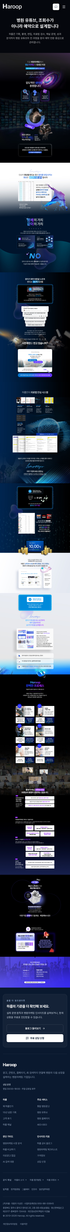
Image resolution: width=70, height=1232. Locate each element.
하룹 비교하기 (9, 1149)
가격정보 (41, 1155)
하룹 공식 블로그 (44, 1143)
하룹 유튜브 (53, 1181)
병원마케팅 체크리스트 (47, 1149)
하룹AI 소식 (20, 1181)
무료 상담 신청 (37, 1038)
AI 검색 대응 (8, 1161)
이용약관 (23, 1224)
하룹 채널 (7, 1124)
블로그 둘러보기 (33, 1028)
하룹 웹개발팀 (36, 1181)
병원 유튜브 (42, 1112)
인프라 (34, 1190)
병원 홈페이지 (43, 1118)
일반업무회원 (44, 1190)
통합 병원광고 (43, 1106)
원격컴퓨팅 (15, 1190)
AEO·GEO (42, 1124)
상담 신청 (41, 1161)
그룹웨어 (25, 1190)
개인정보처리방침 (10, 1224)
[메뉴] (64, 7)
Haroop (10, 1064)
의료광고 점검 (9, 1155)
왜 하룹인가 (8, 1106)
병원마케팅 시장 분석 (12, 1143)
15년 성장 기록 (9, 1112)
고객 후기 (7, 1118)
